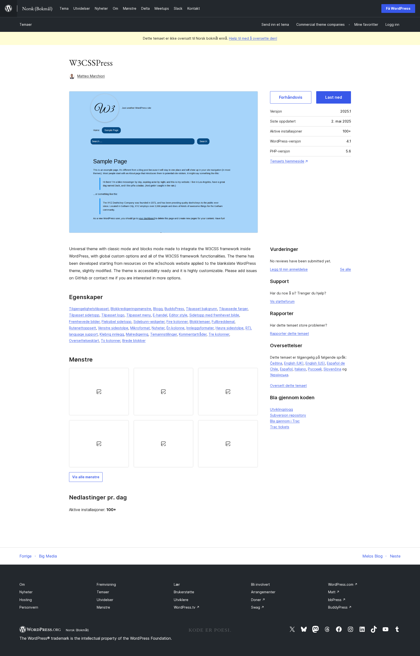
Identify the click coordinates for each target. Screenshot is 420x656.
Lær (177, 584)
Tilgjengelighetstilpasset (89, 309)
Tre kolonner (219, 334)
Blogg (158, 309)
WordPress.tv (187, 607)
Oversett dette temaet (288, 385)
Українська (279, 375)
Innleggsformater (200, 328)
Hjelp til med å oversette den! (253, 38)
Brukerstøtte (184, 592)
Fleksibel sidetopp (116, 321)
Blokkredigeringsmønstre (131, 309)
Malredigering (137, 334)
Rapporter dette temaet (289, 333)
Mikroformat (140, 328)
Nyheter (158, 328)
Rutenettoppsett (82, 328)
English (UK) (294, 363)
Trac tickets (279, 427)
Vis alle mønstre (85, 477)
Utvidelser (105, 600)
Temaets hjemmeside (287, 161)
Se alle (345, 269)
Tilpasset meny (138, 315)
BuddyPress (174, 309)
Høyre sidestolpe (230, 328)
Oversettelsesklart (84, 340)
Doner (258, 600)
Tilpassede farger (233, 309)
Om (22, 584)
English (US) (315, 363)
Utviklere (181, 600)
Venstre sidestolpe (113, 328)
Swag (257, 607)
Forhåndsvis (290, 97)
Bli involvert (260, 584)
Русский (315, 369)
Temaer (25, 24)
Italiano (300, 369)
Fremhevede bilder (84, 321)
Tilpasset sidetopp (84, 315)
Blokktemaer (200, 321)
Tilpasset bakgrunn (201, 309)
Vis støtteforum (282, 301)
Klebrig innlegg (112, 334)
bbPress (337, 600)
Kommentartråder (193, 334)
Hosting (25, 600)
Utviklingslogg (281, 409)
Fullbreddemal (223, 321)
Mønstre (103, 607)
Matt (334, 592)
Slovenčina (332, 369)
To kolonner (110, 340)
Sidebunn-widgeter (149, 321)
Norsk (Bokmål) (77, 630)
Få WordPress (398, 8)
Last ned (333, 97)
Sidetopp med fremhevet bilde (214, 315)
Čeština (276, 363)
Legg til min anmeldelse (289, 269)
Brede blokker (134, 340)
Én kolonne (175, 328)
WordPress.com (343, 584)
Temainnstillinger (163, 334)
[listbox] (163, 417)
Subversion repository (288, 415)
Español (286, 369)
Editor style (178, 315)
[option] (99, 391)
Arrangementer (263, 592)
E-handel (160, 315)
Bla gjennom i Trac (285, 421)
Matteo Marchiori (91, 76)
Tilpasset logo (112, 315)
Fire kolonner (177, 321)
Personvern (28, 607)
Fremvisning (106, 584)
